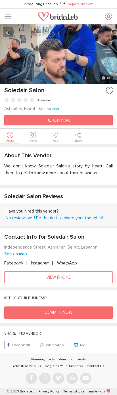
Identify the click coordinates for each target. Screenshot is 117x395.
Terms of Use (74, 391)
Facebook (13, 263)
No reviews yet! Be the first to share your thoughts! (54, 217)
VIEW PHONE (58, 277)
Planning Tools (43, 359)
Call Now (61, 120)
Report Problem (80, 4)
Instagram (40, 263)
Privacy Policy (49, 391)
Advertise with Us (26, 366)
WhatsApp (67, 263)
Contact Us (96, 366)
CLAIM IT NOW (58, 312)
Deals (81, 359)
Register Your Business (64, 366)
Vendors (66, 359)
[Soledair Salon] (58, 54)
